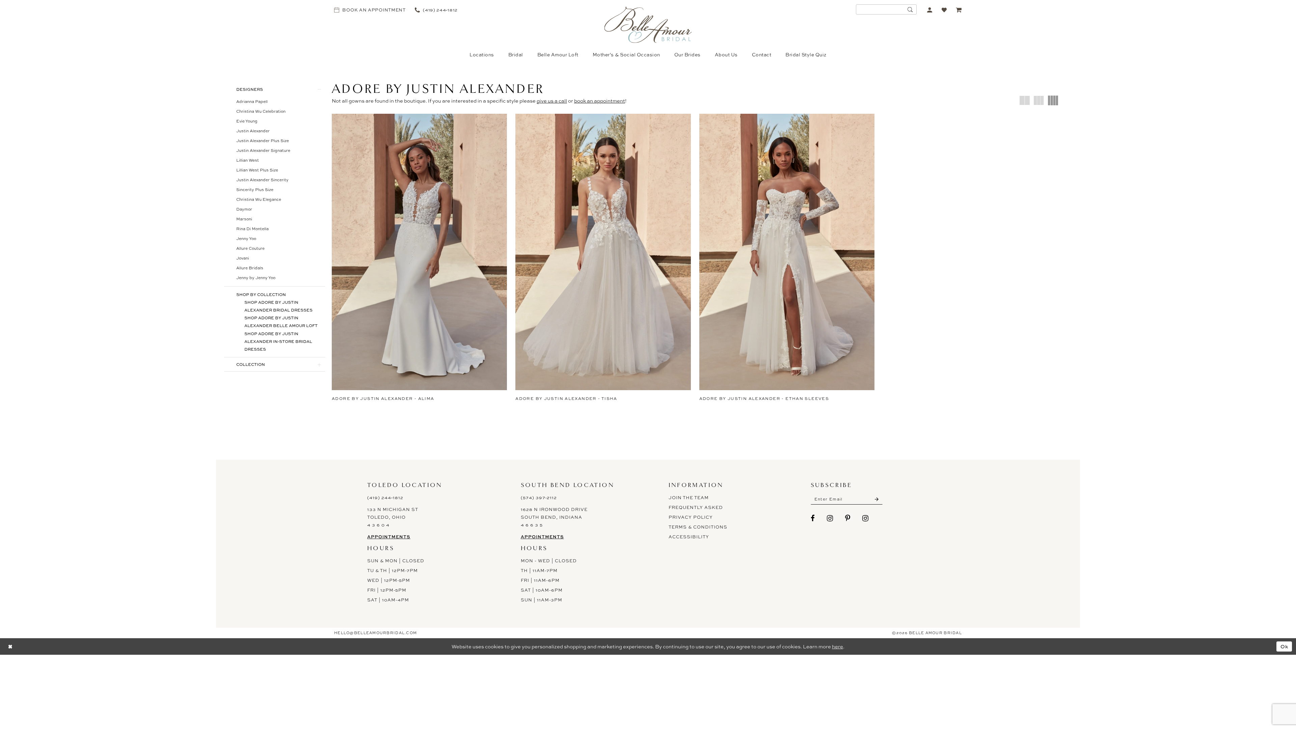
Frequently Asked (696, 507)
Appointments (388, 537)
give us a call (552, 100)
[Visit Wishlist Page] (944, 9)
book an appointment (599, 100)
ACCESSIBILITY (689, 537)
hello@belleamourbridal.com (375, 632)
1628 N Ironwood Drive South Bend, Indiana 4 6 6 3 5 (554, 517)
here (837, 646)
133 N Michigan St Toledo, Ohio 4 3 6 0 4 (392, 517)
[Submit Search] (910, 9)
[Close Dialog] (10, 646)
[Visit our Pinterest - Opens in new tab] (847, 518)
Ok (1284, 646)
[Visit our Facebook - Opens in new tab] (813, 518)
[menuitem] (370, 9)
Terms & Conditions (698, 527)
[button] (929, 9)
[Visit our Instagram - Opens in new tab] (830, 518)
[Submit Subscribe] (877, 499)
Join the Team (689, 497)
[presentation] (419, 252)
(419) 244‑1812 (385, 497)
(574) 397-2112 (539, 497)
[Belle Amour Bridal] (648, 25)
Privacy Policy (691, 517)
